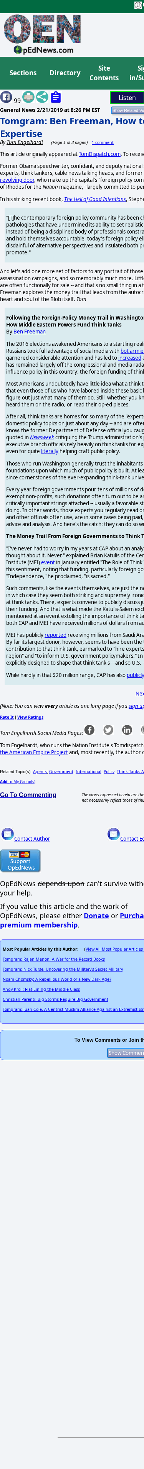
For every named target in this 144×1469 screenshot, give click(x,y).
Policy (109, 771)
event (48, 562)
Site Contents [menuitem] (104, 73)
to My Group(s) (17, 781)
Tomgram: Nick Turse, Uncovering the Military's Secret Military (63, 969)
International (88, 771)
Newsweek (42, 437)
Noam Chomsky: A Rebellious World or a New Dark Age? (57, 979)
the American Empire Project (34, 752)
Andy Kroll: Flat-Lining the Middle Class (41, 989)
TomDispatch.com (100, 154)
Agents (40, 771)
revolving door (17, 179)
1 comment (103, 142)
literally (49, 451)
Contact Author (32, 838)
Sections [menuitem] (23, 72)
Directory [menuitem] (64, 72)
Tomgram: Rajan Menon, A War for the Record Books (54, 959)
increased (129, 357)
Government (61, 771)
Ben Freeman (29, 331)
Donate (96, 915)
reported (55, 634)
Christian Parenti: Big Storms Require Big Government (55, 999)
